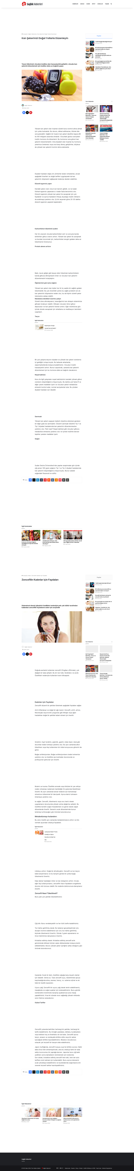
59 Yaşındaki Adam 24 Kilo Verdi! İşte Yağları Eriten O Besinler (73, 541)
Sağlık (82, 3)
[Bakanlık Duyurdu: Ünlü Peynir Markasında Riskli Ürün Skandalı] (92, 128)
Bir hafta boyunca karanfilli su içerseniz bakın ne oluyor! (103, 48)
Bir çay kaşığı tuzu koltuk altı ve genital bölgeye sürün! (103, 62)
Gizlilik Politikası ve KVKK (89, 1168)
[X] (27, 112)
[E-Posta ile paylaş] (63, 480)
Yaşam (107, 3)
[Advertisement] (67, 20)
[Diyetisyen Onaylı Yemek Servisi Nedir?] (39, 327)
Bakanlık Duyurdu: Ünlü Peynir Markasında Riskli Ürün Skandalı (91, 135)
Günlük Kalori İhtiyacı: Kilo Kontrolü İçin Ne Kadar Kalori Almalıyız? (51, 542)
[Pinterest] (30, 112)
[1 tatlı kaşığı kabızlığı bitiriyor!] (90, 43)
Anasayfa (25, 34)
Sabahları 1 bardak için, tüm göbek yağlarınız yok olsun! (103, 67)
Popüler (99, 36)
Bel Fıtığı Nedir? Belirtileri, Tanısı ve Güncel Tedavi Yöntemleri (91, 116)
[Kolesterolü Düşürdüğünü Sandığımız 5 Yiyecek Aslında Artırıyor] (31, 535)
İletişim (81, 1168)
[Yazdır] (67, 480)
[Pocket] (60, 480)
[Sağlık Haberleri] (32, 4)
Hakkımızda (67, 1168)
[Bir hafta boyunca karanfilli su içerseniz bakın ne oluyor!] (90, 49)
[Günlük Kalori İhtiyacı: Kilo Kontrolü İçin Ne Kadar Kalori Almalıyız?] (52, 534)
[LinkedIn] (37, 480)
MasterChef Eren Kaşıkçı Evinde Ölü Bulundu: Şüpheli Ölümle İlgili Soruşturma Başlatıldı (106, 117)
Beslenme (34, 34)
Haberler (75, 3)
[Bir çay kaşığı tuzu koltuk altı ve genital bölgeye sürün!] (90, 62)
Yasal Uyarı (98, 1168)
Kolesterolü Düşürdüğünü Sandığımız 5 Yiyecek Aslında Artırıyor (30, 543)
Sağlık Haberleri (28, 105)
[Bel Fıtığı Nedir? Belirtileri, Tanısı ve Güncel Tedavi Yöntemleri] (92, 108)
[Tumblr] (41, 480)
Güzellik (100, 3)
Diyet (93, 3)
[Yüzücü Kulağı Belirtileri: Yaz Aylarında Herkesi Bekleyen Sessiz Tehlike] (106, 128)
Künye (77, 1168)
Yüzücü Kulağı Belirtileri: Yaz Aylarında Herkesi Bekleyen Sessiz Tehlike (105, 136)
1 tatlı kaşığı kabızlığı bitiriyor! (103, 41)
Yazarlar (73, 1168)
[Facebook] (23, 112)
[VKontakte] (52, 480)
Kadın (88, 3)
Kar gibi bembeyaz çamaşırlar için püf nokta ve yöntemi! (103, 55)
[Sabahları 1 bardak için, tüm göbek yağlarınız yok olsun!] (90, 68)
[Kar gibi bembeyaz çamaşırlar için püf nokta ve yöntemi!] (90, 55)
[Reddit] (48, 480)
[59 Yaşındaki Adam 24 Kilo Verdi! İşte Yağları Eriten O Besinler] (73, 534)
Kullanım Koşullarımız (107, 1168)
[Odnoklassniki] (56, 480)
